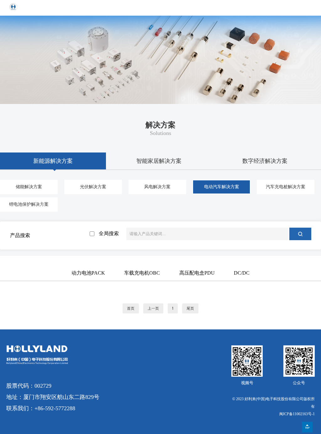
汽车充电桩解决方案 (285, 186)
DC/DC (242, 273)
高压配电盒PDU (197, 273)
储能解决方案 (29, 186)
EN (293, 7)
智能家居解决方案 (159, 161)
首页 (130, 308)
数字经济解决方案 (264, 161)
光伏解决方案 (93, 186)
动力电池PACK (88, 273)
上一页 (153, 308)
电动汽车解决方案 (221, 186)
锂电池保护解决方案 (29, 204)
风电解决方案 (157, 186)
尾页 (190, 308)
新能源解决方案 (53, 161)
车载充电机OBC (142, 273)
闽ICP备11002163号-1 (297, 414)
